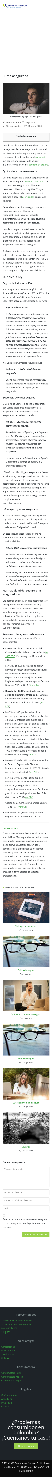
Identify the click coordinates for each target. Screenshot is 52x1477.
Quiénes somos (9, 1395)
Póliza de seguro (26, 970)
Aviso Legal (6, 1398)
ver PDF (32, 754)
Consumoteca (12, 122)
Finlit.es (5, 1358)
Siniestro (26, 1146)
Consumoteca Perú (11, 1372)
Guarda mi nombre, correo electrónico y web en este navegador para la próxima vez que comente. (25, 1223)
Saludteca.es (7, 1354)
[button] (26, 1446)
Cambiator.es (8, 1346)
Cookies (5, 1406)
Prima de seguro (26, 1058)
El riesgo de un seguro (26, 926)
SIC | (3, 1332)
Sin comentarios (13, 126)
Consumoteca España (12, 1380)
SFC (8, 1332)
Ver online (35, 685)
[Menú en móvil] (48, 6)
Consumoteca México (12, 1376)
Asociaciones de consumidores (17, 1320)
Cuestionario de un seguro (26, 1102)
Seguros (29, 122)
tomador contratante (35, 181)
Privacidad (6, 1402)
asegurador (28, 196)
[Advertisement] (26, 40)
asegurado (40, 157)
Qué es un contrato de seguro (26, 1014)
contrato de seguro (38, 164)
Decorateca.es (8, 1350)
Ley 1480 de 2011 (9, 1328)
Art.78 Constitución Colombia (16, 1324)
